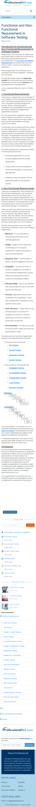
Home (8, 5)
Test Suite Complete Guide (12, 566)
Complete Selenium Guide (12, 641)
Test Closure (14, 604)
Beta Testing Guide (10, 683)
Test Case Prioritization (11, 664)
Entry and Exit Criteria (11, 697)
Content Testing (16, 596)
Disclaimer (21, 782)
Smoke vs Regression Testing (13, 646)
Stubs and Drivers (9, 702)
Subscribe (30, 525)
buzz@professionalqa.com (15, 801)
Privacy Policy (5, 786)
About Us (4, 782)
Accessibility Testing (10, 536)
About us (17, 5)
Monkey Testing (9, 669)
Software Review (9, 674)
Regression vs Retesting (12, 655)
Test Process (8, 627)
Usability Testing (9, 558)
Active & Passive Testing (12, 692)
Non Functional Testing (11, 544)
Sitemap (20, 786)
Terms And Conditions (8, 790)
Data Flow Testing (17, 587)
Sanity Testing (8, 637)
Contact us (27, 5)
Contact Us (21, 790)
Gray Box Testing (9, 573)
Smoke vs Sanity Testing (11, 551)
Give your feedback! (10, 512)
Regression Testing (10, 651)
